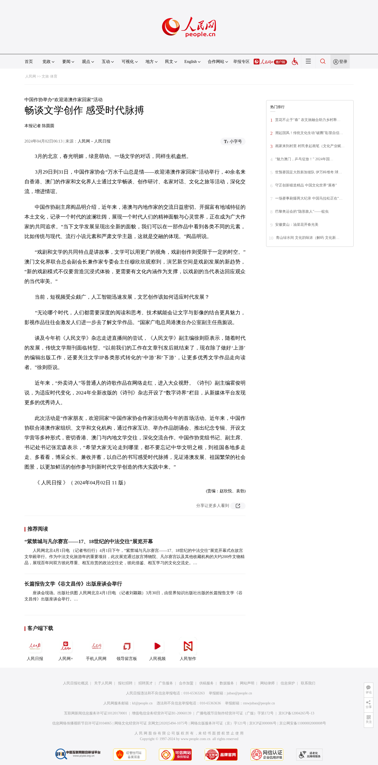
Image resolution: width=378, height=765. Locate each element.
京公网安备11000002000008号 (302, 723)
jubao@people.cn (239, 693)
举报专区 (241, 61)
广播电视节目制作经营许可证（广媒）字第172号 (235, 713)
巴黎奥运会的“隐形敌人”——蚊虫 (302, 211)
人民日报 (35, 658)
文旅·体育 (49, 76)
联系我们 (308, 683)
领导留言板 (126, 658)
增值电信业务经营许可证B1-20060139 (161, 713)
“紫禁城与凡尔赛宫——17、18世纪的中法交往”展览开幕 (88, 541)
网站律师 (267, 683)
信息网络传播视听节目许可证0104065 (82, 723)
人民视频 (157, 658)
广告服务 (166, 683)
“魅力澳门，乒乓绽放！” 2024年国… (304, 159)
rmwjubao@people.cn (259, 703)
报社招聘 (125, 683)
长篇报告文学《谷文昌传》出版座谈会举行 (73, 584)
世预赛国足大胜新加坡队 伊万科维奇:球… (308, 172)
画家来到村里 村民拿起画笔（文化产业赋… (310, 146)
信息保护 (288, 683)
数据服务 (227, 683)
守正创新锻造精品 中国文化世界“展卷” (306, 185)
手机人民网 (96, 658)
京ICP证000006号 (262, 723)
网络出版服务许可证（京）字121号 (218, 723)
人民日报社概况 (75, 683)
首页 (29, 61)
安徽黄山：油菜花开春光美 (296, 224)
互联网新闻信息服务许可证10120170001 (95, 713)
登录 (343, 61)
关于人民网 (103, 683)
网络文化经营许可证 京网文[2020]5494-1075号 (151, 723)
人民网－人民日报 (94, 141)
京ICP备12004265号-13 (296, 713)
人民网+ (65, 658)
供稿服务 (206, 683)
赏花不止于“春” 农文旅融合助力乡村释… (307, 120)
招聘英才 (145, 683)
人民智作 (188, 658)
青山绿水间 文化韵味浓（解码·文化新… (307, 238)
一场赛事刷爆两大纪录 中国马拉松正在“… (309, 198)
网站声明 (247, 683)
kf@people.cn (142, 703)
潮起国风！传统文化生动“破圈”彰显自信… (309, 133)
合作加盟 (186, 683)
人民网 (30, 76)
